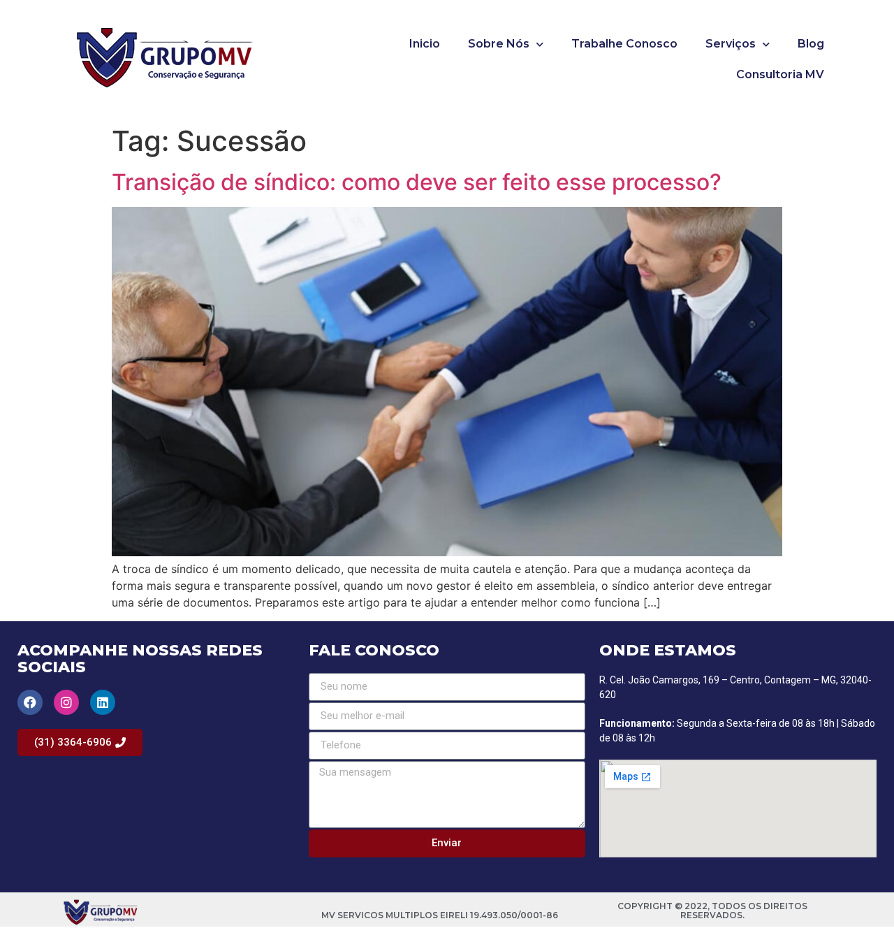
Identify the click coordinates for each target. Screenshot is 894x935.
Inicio (424, 43)
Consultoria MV (780, 74)
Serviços (730, 43)
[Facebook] (30, 702)
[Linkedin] (102, 702)
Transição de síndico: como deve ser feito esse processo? (416, 182)
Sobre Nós (498, 43)
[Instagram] (66, 702)
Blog (811, 43)
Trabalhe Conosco (624, 43)
